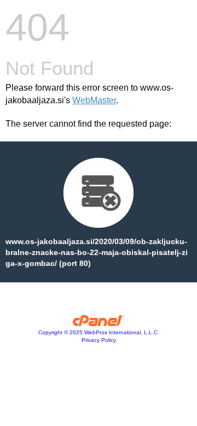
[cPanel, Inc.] (99, 323)
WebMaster (94, 100)
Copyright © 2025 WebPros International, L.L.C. (98, 332)
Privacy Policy (99, 340)
